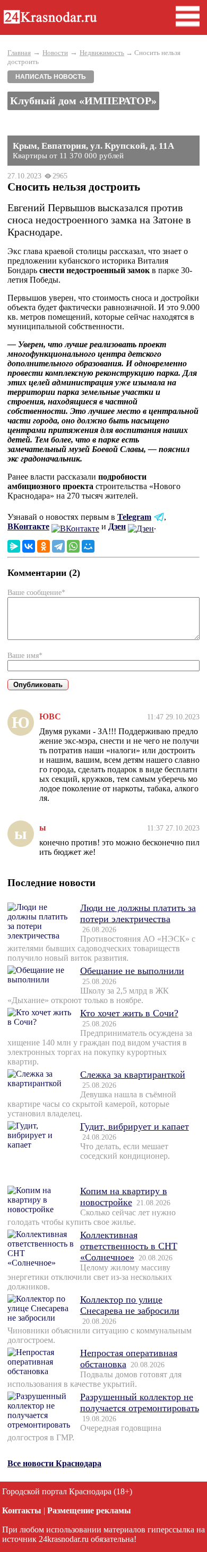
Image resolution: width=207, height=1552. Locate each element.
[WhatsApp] (73, 546)
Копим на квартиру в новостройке (123, 1196)
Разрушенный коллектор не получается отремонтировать (139, 1402)
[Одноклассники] (43, 546)
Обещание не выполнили (132, 971)
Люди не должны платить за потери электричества (138, 913)
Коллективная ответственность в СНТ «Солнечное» (128, 1246)
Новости (55, 53)
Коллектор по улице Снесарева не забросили (129, 1305)
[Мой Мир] (88, 546)
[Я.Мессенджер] (13, 546)
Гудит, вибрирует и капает (134, 1126)
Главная (19, 53)
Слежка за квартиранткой (132, 1074)
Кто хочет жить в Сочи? (129, 1013)
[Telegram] (58, 546)
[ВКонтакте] (28, 546)
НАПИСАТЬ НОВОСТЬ (50, 76)
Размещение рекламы (89, 1510)
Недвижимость (102, 53)
